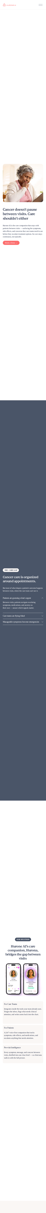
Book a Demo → (11, 243)
